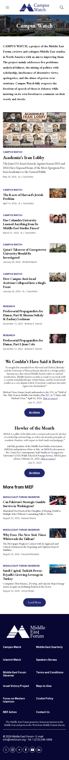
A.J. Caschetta (25, 177)
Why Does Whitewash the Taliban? (24, 537)
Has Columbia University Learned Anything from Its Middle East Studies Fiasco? (21, 224)
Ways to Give (44, 686)
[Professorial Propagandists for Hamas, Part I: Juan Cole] (57, 338)
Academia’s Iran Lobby (23, 157)
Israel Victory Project (16, 686)
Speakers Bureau (46, 659)
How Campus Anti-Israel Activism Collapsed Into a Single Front (24, 283)
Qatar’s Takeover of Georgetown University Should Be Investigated (24, 253)
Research (9, 306)
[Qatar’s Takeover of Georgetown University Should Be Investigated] (57, 248)
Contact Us (43, 712)
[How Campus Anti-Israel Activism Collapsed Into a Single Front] (57, 277)
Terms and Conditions (49, 672)
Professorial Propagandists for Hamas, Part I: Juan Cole (23, 342)
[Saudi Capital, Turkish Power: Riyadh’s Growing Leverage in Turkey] (57, 569)
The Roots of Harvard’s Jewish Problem (23, 197)
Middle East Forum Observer (21, 497)
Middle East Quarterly (49, 647)
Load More (34, 602)
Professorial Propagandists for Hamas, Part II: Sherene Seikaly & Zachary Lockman (23, 315)
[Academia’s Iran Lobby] (34, 130)
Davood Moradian (30, 554)
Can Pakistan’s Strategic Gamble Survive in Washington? (24, 504)
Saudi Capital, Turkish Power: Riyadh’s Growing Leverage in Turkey (23, 574)
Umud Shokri (27, 591)
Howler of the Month (34, 428)
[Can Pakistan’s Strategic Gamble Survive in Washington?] (57, 500)
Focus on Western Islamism (14, 700)
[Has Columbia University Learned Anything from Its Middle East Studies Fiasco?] (57, 218)
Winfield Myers (29, 262)
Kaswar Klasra (28, 518)
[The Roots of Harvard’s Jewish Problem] (57, 193)
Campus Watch (12, 152)
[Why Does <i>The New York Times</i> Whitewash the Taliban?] (57, 533)
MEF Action (10, 712)
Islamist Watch (12, 659)
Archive (34, 412)
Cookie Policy (44, 698)
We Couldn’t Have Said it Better (34, 361)
